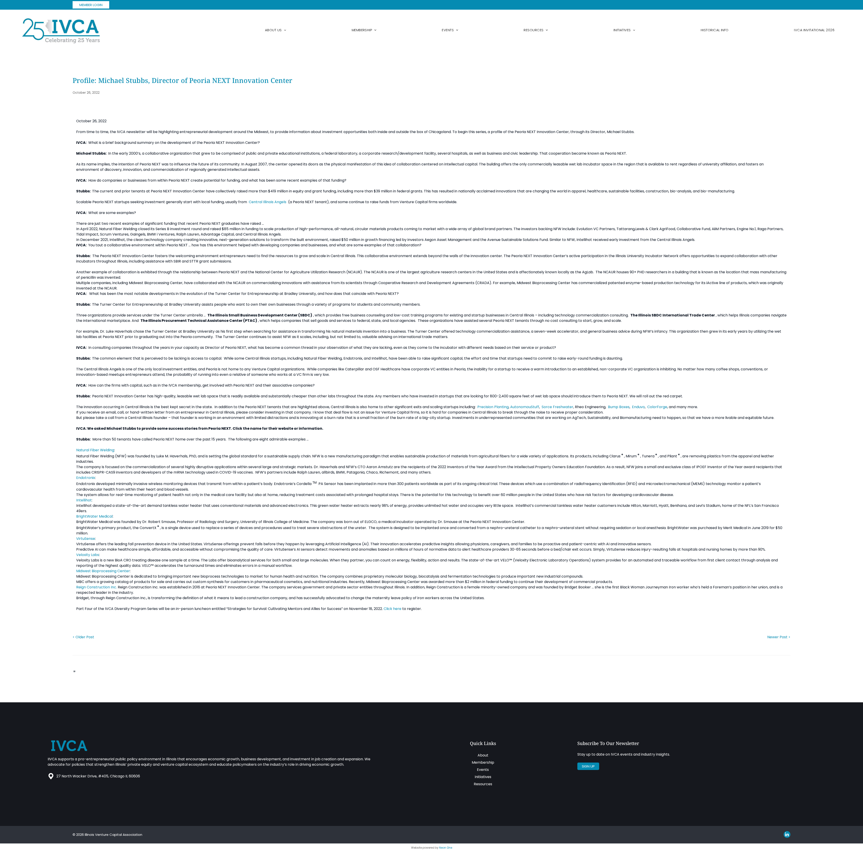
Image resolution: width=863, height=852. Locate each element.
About (483, 755)
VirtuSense (85, 538)
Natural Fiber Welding (95, 450)
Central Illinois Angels (267, 202)
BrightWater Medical (94, 516)
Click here (392, 608)
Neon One (445, 848)
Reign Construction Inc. (96, 587)
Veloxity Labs (87, 554)
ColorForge (657, 406)
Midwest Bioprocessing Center (103, 571)
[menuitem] (275, 30)
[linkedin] (787, 835)
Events (483, 769)
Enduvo (638, 406)
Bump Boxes (618, 406)
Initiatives (483, 776)
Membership (483, 762)
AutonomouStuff (524, 406)
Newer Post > (778, 637)
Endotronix (85, 477)
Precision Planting (493, 406)
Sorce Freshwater (557, 406)
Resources (483, 784)
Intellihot (84, 500)
